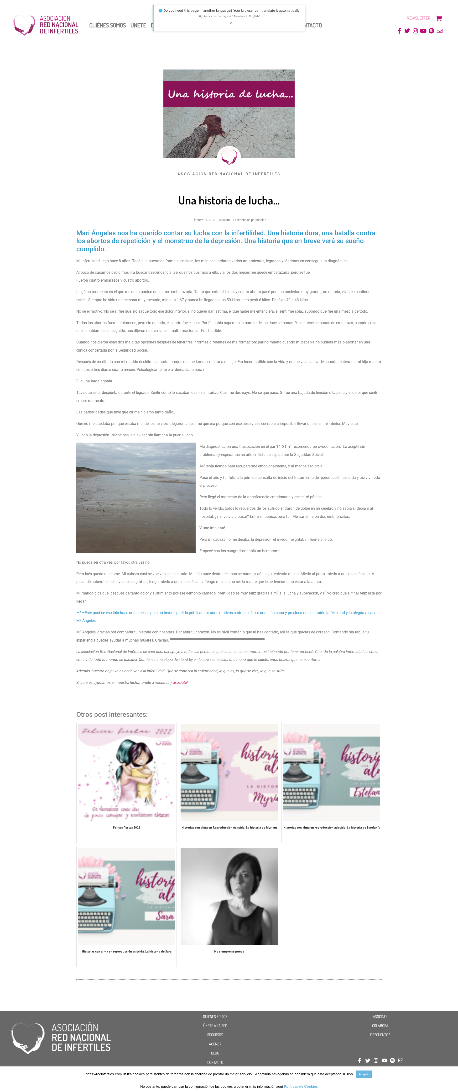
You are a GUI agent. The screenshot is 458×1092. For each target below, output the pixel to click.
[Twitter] (407, 30)
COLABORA (380, 1025)
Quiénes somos (107, 25)
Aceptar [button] (364, 1074)
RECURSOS (215, 1034)
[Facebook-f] (399, 30)
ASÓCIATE (380, 1016)
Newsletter (418, 18)
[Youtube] (423, 30)
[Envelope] (439, 30)
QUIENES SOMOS (215, 1016)
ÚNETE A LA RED (215, 1025)
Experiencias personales (249, 220)
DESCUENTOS (380, 1034)
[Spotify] (431, 30)
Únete (138, 25)
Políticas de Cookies (301, 1086)
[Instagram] (415, 30)
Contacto (309, 25)
